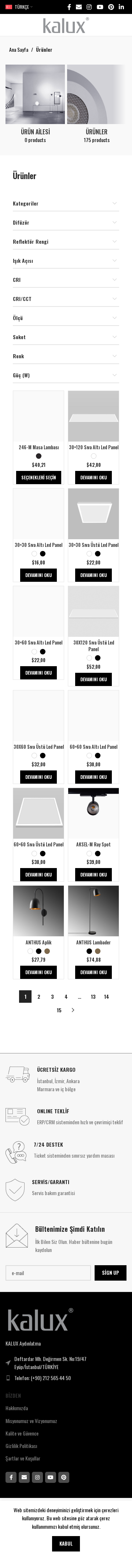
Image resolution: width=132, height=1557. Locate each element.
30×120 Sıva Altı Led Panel (93, 447)
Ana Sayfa (18, 49)
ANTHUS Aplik (38, 942)
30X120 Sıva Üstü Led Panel (93, 646)
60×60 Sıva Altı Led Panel (93, 746)
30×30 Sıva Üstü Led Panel (93, 544)
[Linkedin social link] (121, 6)
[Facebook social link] (69, 6)
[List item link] (66, 1378)
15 (59, 1010)
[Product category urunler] (96, 106)
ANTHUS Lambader (93, 942)
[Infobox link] (66, 1079)
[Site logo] (66, 24)
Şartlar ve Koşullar (23, 1458)
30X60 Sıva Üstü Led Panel (39, 746)
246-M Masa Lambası (39, 447)
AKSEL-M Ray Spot (93, 844)
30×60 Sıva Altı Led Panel (38, 642)
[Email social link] (78, 6)
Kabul (66, 1543)
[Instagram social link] (89, 6)
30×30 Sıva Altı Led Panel (38, 544)
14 (106, 996)
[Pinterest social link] (111, 6)
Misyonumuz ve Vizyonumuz (31, 1420)
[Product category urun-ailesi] (35, 106)
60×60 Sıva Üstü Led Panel (38, 844)
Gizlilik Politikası (21, 1445)
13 (93, 996)
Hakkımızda (17, 1408)
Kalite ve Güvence (22, 1433)
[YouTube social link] (100, 6)
